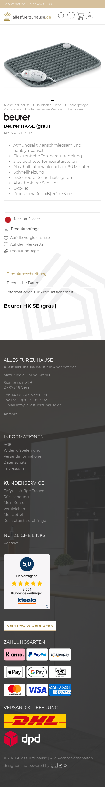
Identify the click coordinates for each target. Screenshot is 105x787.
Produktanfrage (25, 229)
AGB (7, 444)
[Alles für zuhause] (27, 15)
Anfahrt (10, 414)
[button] (52, 100)
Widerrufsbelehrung (22, 450)
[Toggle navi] (98, 16)
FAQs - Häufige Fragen (24, 491)
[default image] (52, 64)
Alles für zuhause (17, 105)
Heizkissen (76, 109)
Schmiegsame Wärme (44, 109)
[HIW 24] (56, 765)
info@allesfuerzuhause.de (39, 405)
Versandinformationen (24, 456)
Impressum (14, 468)
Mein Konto (14, 502)
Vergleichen (14, 509)
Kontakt (11, 543)
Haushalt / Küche (48, 105)
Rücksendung (16, 497)
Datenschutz (15, 462)
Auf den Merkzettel (27, 244)
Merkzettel (13, 514)
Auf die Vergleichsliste (29, 238)
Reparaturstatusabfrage (25, 520)
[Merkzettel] (71, 16)
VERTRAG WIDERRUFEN (30, 625)
